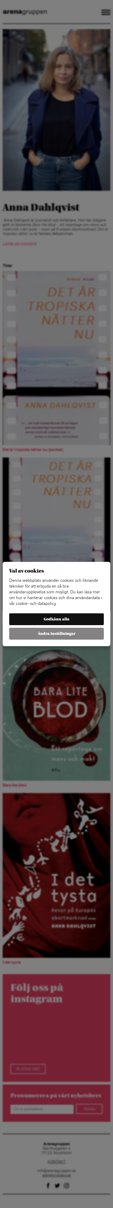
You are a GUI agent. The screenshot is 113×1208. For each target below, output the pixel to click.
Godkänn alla (56, 619)
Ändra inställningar (56, 633)
